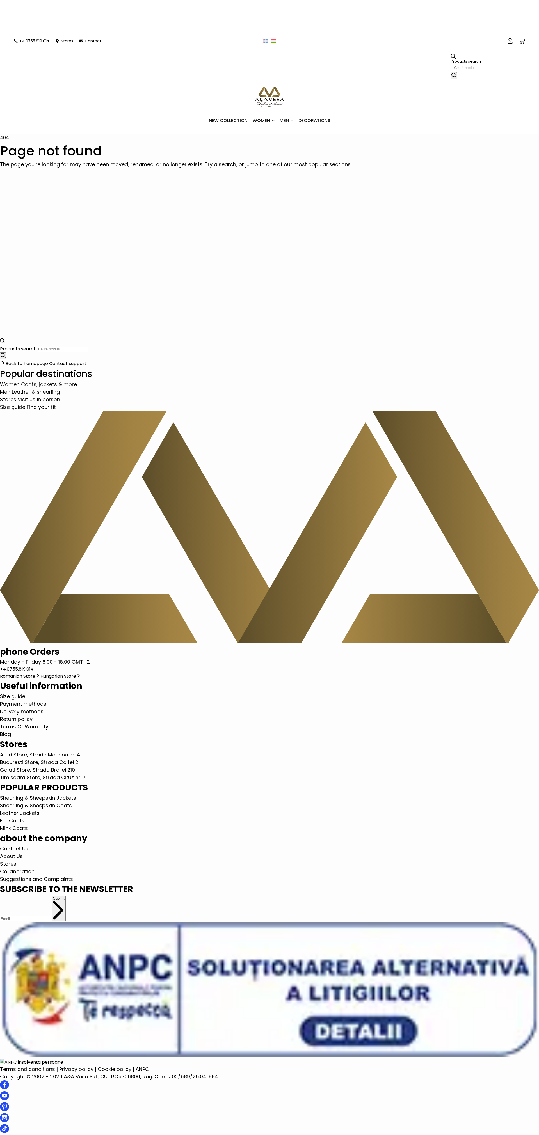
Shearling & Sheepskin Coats (36, 805)
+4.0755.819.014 (17, 669)
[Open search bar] (453, 57)
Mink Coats (14, 828)
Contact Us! (15, 848)
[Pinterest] (4, 1109)
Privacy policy (76, 1069)
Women (261, 120)
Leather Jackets (20, 813)
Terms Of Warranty (24, 726)
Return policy (16, 719)
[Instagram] (4, 1120)
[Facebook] (4, 1087)
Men (284, 120)
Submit (59, 898)
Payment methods (23, 703)
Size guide (12, 696)
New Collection (228, 120)
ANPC (142, 1069)
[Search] (454, 75)
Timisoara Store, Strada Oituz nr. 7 (43, 777)
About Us (11, 856)
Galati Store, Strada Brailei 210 (37, 769)
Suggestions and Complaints (36, 878)
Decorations (314, 120)
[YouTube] (4, 1098)
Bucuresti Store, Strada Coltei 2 (39, 762)
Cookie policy (114, 1069)
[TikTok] (4, 1131)
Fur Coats (12, 820)
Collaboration (17, 871)
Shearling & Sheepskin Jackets (38, 797)
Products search (466, 61)
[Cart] (522, 41)
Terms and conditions (27, 1069)
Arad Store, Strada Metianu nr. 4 (40, 754)
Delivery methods (22, 711)
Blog (5, 734)
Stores (8, 863)
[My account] (510, 41)
